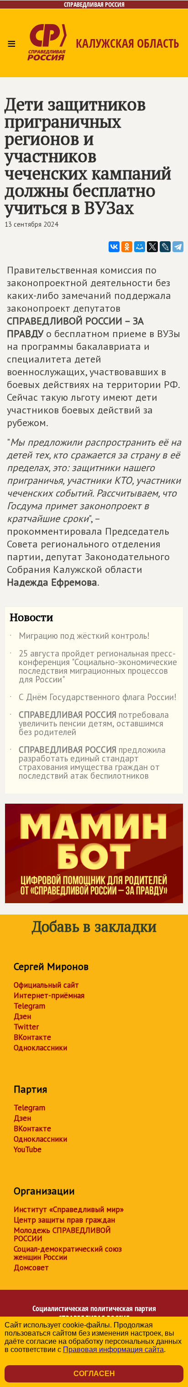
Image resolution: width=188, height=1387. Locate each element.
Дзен (22, 1016)
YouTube (28, 1149)
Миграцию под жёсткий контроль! (80, 637)
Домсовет (31, 1267)
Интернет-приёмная (49, 995)
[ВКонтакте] (114, 246)
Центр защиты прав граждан (64, 1220)
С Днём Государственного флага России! (93, 699)
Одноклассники (40, 1048)
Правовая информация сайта (113, 1349)
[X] (152, 246)
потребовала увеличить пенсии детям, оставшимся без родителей (89, 724)
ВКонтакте (32, 1037)
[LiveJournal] (165, 246)
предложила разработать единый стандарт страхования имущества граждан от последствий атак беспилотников (88, 763)
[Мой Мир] (139, 246)
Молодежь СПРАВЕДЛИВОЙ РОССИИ (62, 1234)
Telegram (29, 1006)
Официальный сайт (46, 985)
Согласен (94, 1373)
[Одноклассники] (126, 246)
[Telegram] (177, 246)
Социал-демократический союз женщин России (68, 1253)
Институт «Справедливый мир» (69, 1209)
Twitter (26, 1027)
